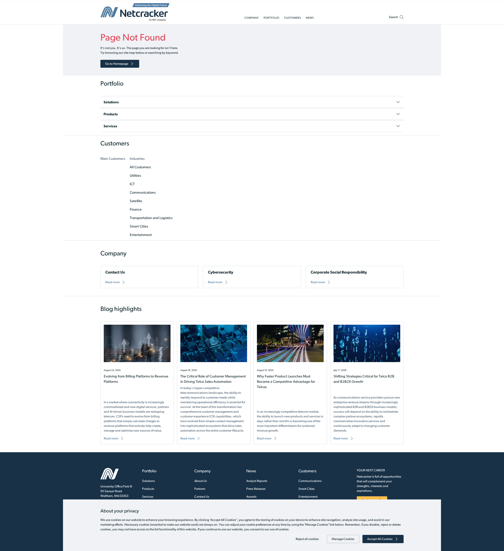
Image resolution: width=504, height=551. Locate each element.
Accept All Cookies (380, 539)
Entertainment (308, 496)
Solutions (148, 481)
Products (148, 489)
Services (147, 496)
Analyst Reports (256, 481)
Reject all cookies (307, 539)
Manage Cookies (343, 539)
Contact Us (201, 496)
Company (202, 471)
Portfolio (149, 471)
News (251, 471)
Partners (199, 489)
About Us (200, 481)
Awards (251, 496)
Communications (310, 481)
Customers (307, 471)
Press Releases (256, 489)
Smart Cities (306, 489)
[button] (396, 18)
